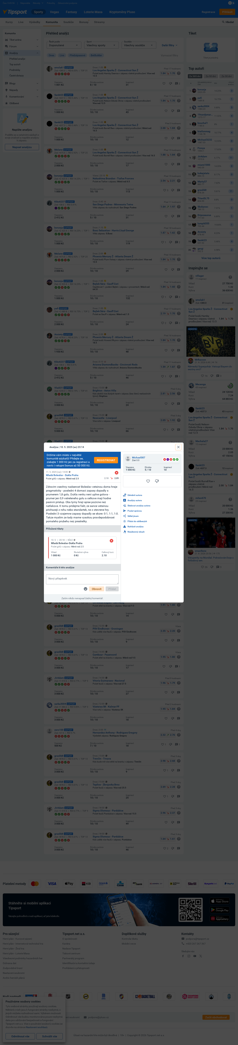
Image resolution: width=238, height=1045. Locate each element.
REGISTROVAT (106, 460)
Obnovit (96, 589)
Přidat (112, 589)
